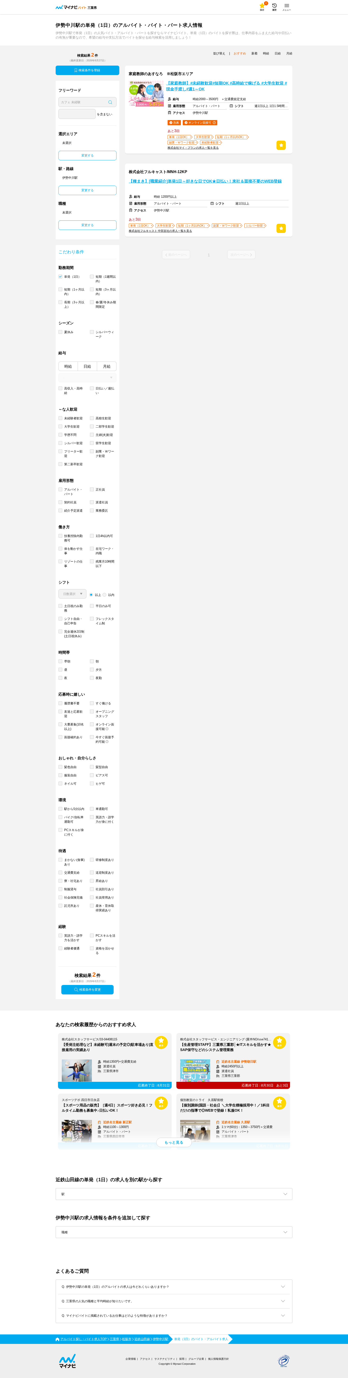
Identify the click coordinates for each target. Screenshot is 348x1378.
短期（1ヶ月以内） (74, 292)
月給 (107, 366)
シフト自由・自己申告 (73, 621)
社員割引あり (105, 889)
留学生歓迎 (103, 443)
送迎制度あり (105, 872)
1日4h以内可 (104, 536)
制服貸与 (70, 889)
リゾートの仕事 (73, 564)
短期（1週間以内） (106, 279)
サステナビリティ (164, 1358)
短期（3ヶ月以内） (106, 292)
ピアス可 (102, 775)
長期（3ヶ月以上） (74, 304)
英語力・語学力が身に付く (105, 819)
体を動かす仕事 (73, 551)
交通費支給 (72, 872)
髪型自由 (102, 767)
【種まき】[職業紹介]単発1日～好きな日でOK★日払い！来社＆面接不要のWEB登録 (205, 181)
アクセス (145, 1358)
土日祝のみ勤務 (73, 608)
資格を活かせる (105, 951)
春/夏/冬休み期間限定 (106, 304)
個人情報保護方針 (218, 1358)
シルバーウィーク (105, 334)
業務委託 (102, 510)
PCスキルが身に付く (74, 832)
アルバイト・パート (73, 492)
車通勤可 (102, 809)
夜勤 (99, 678)
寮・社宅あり (73, 881)
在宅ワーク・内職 (105, 551)
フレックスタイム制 (105, 621)
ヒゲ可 (100, 783)
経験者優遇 (72, 948)
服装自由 (70, 775)
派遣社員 (102, 502)
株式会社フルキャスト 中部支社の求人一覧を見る (160, 231)
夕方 (99, 669)
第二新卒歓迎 (73, 464)
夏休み (68, 332)
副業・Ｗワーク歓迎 (105, 454)
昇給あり (102, 881)
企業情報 (130, 1358)
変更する (87, 155)
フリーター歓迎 (73, 454)
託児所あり (72, 906)
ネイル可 (70, 783)
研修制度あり (105, 860)
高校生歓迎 (103, 418)
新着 (254, 53)
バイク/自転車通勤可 (74, 819)
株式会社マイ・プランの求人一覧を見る (193, 147)
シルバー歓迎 (73, 443)
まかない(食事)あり (74, 862)
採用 (181, 1358)
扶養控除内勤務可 (73, 538)
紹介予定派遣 (73, 510)
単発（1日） (72, 276)
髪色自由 (70, 767)
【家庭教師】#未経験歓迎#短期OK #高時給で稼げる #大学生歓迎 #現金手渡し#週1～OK (226, 86)
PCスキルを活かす (105, 938)
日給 (87, 366)
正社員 (100, 489)
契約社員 (70, 502)
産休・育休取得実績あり (105, 908)
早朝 (67, 661)
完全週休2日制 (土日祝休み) (74, 634)
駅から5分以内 (74, 809)
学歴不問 (70, 435)
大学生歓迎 (72, 426)
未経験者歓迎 (73, 418)
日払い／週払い (105, 391)
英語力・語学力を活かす (73, 938)
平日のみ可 (103, 606)
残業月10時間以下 (105, 564)
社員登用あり (105, 897)
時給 (68, 366)
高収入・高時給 (73, 391)
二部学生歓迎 (105, 426)
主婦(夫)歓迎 (104, 435)
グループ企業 (196, 1358)
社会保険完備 (73, 897)
